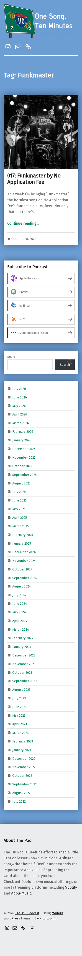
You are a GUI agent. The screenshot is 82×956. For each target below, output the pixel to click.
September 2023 (24, 681)
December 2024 (24, 552)
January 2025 (21, 543)
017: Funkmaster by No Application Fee (34, 178)
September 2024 (24, 578)
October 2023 (22, 672)
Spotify (71, 887)
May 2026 (19, 406)
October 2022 (22, 776)
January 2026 (21, 440)
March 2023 (20, 733)
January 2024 (21, 647)
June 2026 (19, 397)
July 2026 (19, 388)
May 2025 (19, 509)
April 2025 (19, 518)
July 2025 (19, 492)
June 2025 (19, 500)
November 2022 (24, 767)
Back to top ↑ (45, 918)
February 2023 (22, 741)
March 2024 (20, 629)
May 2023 (19, 715)
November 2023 (24, 664)
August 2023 (21, 690)
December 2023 (23, 655)
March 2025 (20, 526)
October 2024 (22, 569)
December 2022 (23, 758)
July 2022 (19, 801)
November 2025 (24, 457)
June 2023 (19, 707)
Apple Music (21, 893)
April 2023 (19, 724)
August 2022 (21, 793)
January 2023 (21, 750)
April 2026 (19, 414)
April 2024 (19, 621)
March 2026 (20, 423)
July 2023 (19, 698)
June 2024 (19, 604)
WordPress (12, 918)
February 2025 (22, 535)
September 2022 (24, 784)
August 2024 (21, 586)
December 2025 (23, 449)
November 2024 (24, 561)
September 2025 (24, 474)
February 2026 (22, 432)
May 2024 (19, 612)
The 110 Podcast (27, 913)
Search (12, 357)
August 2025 (21, 483)
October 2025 (22, 466)
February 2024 (22, 638)
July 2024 (19, 595)
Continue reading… (23, 223)
